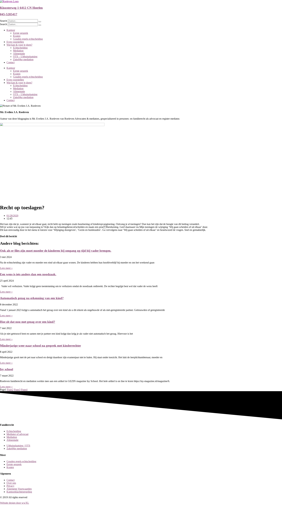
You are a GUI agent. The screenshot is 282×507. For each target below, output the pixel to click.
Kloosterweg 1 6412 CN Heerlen (21, 7)
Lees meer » (6, 268)
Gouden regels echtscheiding (28, 39)
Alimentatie (19, 53)
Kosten (16, 36)
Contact (11, 62)
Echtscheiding (20, 47)
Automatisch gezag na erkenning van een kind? (32, 298)
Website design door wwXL (14, 502)
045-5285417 (8, 14)
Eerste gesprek (20, 33)
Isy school (6, 369)
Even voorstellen (15, 41)
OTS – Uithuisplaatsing (25, 56)
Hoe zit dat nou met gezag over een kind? (27, 321)
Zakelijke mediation (23, 59)
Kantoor (11, 30)
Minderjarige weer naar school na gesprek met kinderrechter (40, 345)
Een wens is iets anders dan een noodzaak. (28, 274)
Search (3, 20)
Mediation (18, 50)
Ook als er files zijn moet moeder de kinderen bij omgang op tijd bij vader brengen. (55, 250)
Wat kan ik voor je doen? (19, 44)
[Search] (40, 21)
